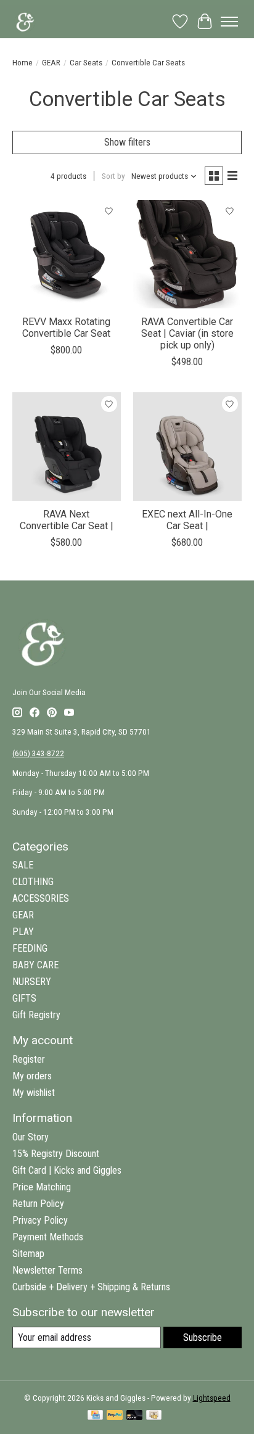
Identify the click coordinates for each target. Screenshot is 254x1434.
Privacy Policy (40, 1220)
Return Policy (38, 1203)
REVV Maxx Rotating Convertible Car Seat (66, 327)
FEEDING (29, 948)
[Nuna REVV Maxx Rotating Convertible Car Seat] (66, 254)
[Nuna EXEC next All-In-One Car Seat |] (187, 446)
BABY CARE (35, 965)
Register (28, 1059)
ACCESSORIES (40, 898)
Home (22, 62)
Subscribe (202, 1337)
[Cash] (154, 1416)
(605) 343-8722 (38, 753)
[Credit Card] (95, 1416)
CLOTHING (33, 882)
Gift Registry (36, 1015)
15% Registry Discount (55, 1154)
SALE (22, 865)
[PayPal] (115, 1416)
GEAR (51, 62)
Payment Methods (47, 1237)
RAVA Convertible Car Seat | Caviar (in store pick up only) (187, 333)
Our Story (30, 1137)
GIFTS (24, 998)
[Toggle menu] (229, 21)
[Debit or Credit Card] (134, 1416)
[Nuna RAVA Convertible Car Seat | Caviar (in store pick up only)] (187, 254)
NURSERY (31, 981)
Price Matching (41, 1187)
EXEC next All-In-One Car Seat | (187, 520)
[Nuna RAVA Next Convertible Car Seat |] (66, 446)
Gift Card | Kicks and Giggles (66, 1170)
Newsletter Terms (47, 1270)
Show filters (127, 142)
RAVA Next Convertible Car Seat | (66, 520)
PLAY (23, 931)
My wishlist (33, 1092)
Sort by (113, 176)
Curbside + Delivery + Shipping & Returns (91, 1287)
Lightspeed (212, 1398)
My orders (32, 1076)
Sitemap (28, 1253)
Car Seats (86, 62)
